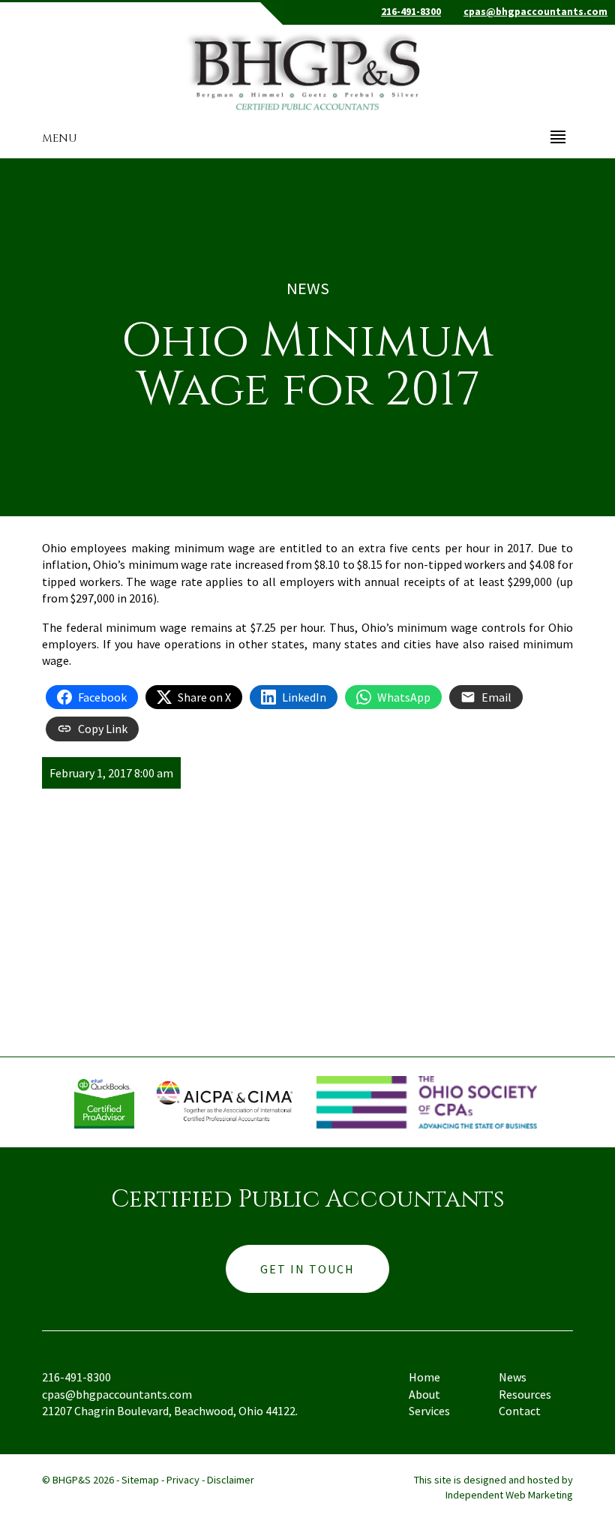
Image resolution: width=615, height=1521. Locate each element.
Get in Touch (307, 1268)
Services (429, 1410)
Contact (520, 1410)
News (512, 1376)
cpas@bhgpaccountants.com (536, 11)
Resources (525, 1394)
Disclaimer (230, 1479)
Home (424, 1376)
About (424, 1394)
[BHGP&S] (307, 68)
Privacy (183, 1479)
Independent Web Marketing (509, 1494)
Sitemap (140, 1479)
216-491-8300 (411, 11)
